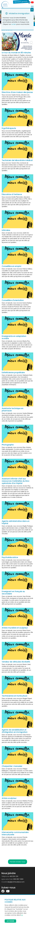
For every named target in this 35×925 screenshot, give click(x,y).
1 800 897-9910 (18, 879)
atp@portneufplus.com (15, 882)
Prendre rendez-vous (17, 862)
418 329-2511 (14, 876)
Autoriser (10, 921)
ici (22, 915)
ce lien (13, 24)
